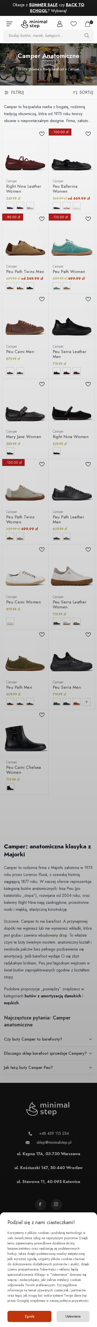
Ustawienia (73, 1316)
